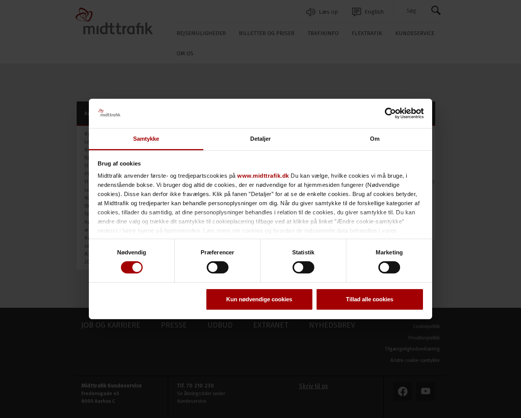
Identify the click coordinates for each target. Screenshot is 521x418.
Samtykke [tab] (146, 138)
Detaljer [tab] (260, 138)
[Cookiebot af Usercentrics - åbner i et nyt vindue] (390, 113)
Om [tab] (374, 138)
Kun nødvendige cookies (259, 299)
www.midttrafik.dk (263, 175)
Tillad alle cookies (369, 299)
